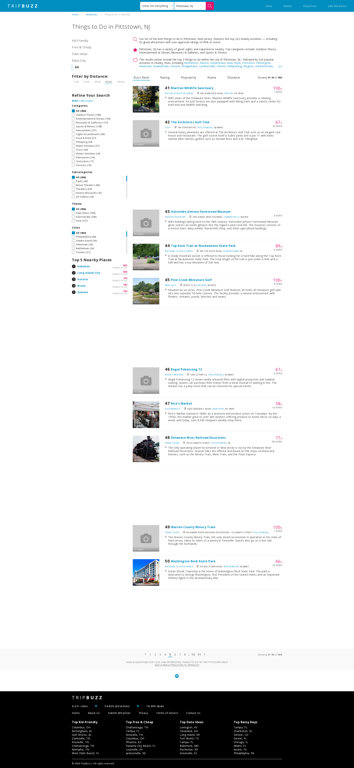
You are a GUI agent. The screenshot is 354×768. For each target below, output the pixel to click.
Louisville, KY (134, 749)
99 (199, 655)
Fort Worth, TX (189, 738)
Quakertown (161, 66)
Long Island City (88, 273)
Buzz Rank (141, 77)
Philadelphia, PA (244, 753)
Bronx (81, 285)
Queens (82, 292)
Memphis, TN (80, 749)
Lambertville (207, 66)
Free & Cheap (81, 47)
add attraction (337, 6)
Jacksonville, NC (136, 753)
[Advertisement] (207, 180)
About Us (94, 713)
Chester (176, 66)
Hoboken (83, 266)
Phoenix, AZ (133, 742)
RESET (75, 100)
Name (211, 77)
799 (125, 278)
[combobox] (157, 6)
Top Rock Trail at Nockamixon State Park (203, 246)
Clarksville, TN (81, 738)
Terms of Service (167, 713)
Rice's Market (181, 403)
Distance (233, 77)
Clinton (221, 66)
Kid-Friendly (80, 41)
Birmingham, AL (82, 731)
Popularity (188, 77)
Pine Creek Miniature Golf (191, 280)
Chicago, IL (241, 742)
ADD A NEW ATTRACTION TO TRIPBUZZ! (177, 665)
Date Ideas (79, 54)
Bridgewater (190, 66)
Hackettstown (264, 66)
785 (125, 284)
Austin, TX (240, 749)
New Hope (234, 63)
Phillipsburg (234, 66)
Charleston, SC (243, 731)
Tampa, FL (133, 731)
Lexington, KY (188, 727)
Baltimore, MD (189, 746)
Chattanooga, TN (83, 746)
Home (75, 14)
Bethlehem (191, 63)
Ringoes (248, 66)
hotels (287, 6)
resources (310, 6)
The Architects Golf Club (190, 122)
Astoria (82, 279)
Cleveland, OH (189, 731)
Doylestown (217, 63)
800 (125, 271)
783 (125, 291)
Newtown (145, 66)
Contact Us (193, 713)
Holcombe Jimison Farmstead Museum (201, 212)
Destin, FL (240, 738)
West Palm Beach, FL (85, 753)
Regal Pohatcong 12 (186, 369)
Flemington (263, 63)
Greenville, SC (188, 753)
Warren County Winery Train (193, 527)
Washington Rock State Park (193, 561)
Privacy (143, 713)
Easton (204, 63)
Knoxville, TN (80, 742)
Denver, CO (241, 734)
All (77, 67)
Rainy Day (79, 60)
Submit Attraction (119, 713)
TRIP (23, 6)
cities (268, 6)
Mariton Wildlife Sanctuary (192, 88)
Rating (165, 77)
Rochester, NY (189, 749)
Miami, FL (240, 746)
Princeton (248, 63)
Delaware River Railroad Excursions (198, 438)
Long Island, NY (190, 734)
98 (193, 655)
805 (125, 265)
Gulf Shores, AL (82, 734)
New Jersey (91, 14)
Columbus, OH (81, 727)
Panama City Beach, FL (141, 746)
